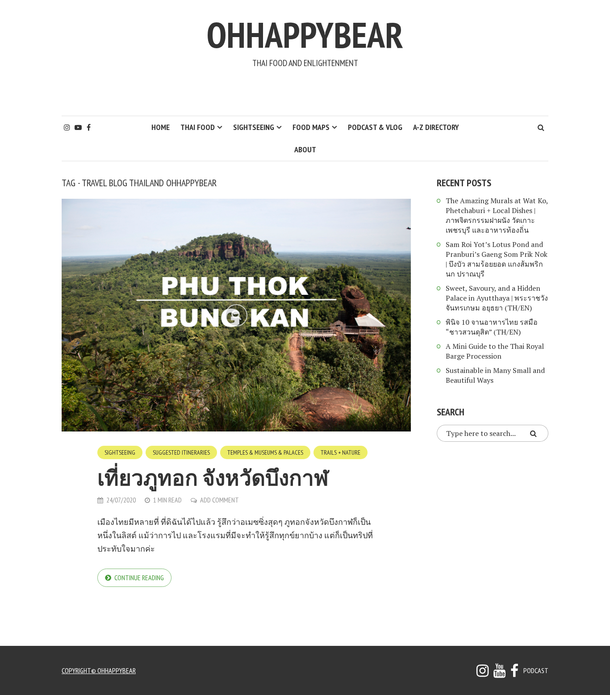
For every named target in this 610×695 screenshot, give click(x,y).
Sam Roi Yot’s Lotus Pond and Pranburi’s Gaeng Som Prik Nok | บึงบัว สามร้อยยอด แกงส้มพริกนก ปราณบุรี (496, 259)
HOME (160, 127)
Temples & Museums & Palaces (265, 452)
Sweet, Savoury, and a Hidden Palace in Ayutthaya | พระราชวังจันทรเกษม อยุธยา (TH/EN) (497, 298)
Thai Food (197, 127)
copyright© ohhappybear (99, 670)
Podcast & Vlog (375, 127)
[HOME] (514, 673)
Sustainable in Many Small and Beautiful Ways (495, 375)
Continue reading (139, 577)
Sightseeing (253, 127)
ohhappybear (305, 35)
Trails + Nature (340, 452)
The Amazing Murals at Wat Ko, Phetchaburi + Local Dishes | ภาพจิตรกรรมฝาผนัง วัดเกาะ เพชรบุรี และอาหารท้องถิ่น (497, 215)
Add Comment (219, 499)
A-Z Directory (436, 127)
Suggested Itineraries (181, 452)
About (305, 149)
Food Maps (311, 127)
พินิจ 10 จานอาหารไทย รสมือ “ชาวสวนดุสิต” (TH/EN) (492, 327)
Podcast (535, 670)
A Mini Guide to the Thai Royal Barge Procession (495, 351)
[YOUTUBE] (499, 673)
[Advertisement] (305, 92)
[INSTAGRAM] (482, 673)
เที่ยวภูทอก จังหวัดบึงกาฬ (213, 477)
